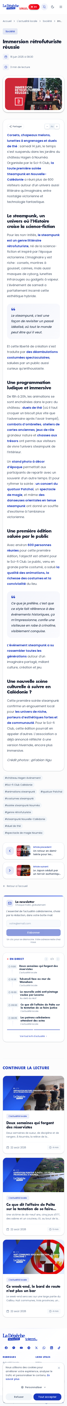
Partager (17, 126)
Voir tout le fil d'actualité (32, 1036)
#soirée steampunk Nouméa (22, 805)
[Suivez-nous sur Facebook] (6, 1348)
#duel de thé (13, 826)
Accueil (7, 21)
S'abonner (33, 932)
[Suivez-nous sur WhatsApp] (44, 1348)
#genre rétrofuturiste (18, 812)
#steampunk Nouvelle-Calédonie (25, 819)
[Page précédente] (46, 959)
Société (47, 21)
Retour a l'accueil (17, 886)
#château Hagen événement (23, 778)
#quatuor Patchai (51, 791)
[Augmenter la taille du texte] (56, 126)
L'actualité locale (27, 21)
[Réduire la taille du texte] (47, 126)
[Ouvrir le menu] (60, 6)
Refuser (19, 1397)
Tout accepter (47, 1397)
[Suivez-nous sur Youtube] (21, 1348)
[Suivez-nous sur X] (36, 1348)
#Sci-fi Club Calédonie (18, 785)
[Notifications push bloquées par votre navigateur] (44, 6)
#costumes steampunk (19, 798)
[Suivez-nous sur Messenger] (13, 1348)
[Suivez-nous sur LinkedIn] (51, 1348)
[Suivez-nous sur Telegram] (28, 1348)
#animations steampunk (20, 791)
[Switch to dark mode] (52, 6)
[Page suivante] (58, 959)
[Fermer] (59, 1367)
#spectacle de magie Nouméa (23, 833)
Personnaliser (33, 1387)
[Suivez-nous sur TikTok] (59, 1348)
